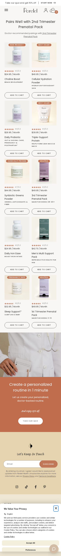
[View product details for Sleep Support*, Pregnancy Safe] (17, 287)
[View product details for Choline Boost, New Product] (17, 54)
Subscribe (48, 464)
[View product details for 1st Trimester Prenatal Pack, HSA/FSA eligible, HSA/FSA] (44, 287)
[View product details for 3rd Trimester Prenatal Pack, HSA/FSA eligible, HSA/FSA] (44, 171)
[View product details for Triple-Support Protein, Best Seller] (44, 113)
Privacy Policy (28, 476)
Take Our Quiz (30, 421)
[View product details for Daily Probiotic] (17, 113)
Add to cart (17, 95)
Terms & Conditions (47, 476)
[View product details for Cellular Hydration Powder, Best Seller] (44, 54)
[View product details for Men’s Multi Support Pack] (44, 229)
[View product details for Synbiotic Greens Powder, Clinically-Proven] (17, 171)
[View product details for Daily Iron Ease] (17, 229)
